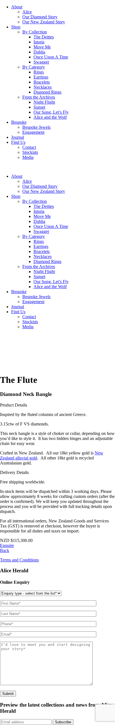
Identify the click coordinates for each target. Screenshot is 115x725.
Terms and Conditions (19, 560)
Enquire (7, 545)
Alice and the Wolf (50, 117)
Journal (17, 137)
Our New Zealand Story (43, 22)
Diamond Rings (47, 92)
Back (4, 550)
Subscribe (63, 722)
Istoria (38, 42)
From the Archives (38, 97)
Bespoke (19, 122)
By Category (33, 67)
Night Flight (44, 102)
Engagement (33, 132)
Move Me (42, 47)
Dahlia (39, 52)
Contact (29, 147)
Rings (38, 72)
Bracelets (41, 82)
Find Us (18, 142)
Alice (27, 11)
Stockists (30, 152)
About (16, 6)
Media (27, 157)
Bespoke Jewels (36, 127)
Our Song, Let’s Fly (51, 112)
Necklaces (42, 87)
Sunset (39, 107)
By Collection (34, 32)
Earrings (40, 77)
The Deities (43, 37)
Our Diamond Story (40, 16)
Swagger (41, 62)
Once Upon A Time (50, 57)
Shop (15, 27)
